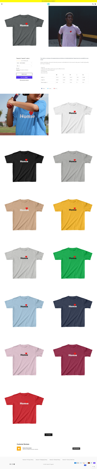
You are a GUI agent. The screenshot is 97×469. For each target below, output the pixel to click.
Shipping (18, 69)
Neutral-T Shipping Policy (41, 459)
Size (17, 65)
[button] (22, 61)
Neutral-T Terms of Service (68, 459)
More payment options (24, 80)
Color (18, 62)
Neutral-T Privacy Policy (28, 459)
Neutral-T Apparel (50, 464)
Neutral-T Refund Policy (55, 459)
